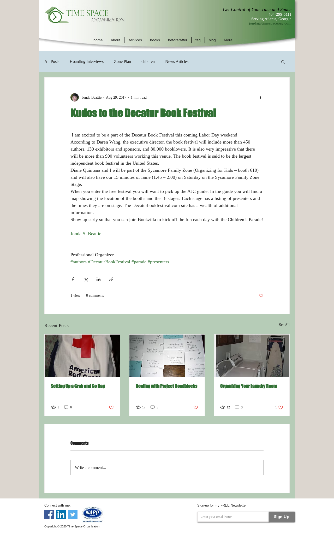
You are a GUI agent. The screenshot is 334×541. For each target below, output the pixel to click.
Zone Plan (122, 61)
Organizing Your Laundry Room (248, 386)
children (148, 61)
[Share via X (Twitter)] (85, 279)
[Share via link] (111, 279)
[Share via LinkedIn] (98, 279)
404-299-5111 (280, 14)
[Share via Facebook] (72, 279)
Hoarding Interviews (87, 61)
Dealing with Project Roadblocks (166, 386)
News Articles (176, 61)
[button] (115, 40)
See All (284, 325)
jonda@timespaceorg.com (270, 23)
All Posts (51, 61)
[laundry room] (251, 356)
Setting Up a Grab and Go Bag (78, 386)
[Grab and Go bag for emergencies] (82, 356)
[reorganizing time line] (167, 356)
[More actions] (260, 97)
